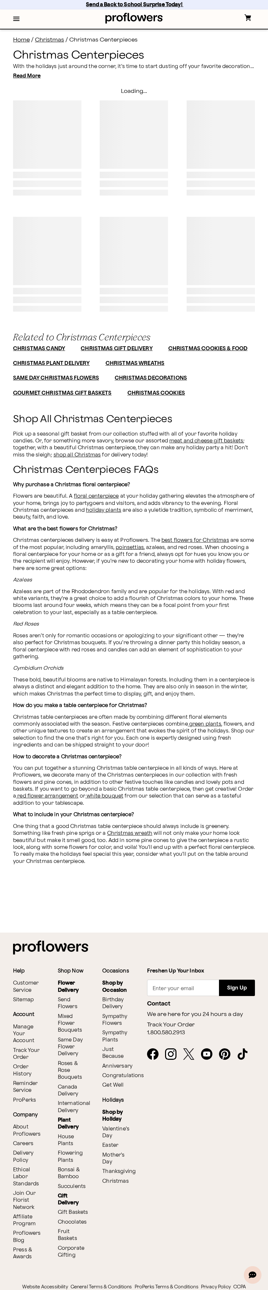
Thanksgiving (119, 1171)
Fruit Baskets (67, 1235)
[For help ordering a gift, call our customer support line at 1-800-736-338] (134, 18)
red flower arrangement (47, 796)
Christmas (49, 40)
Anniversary (117, 1066)
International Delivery (74, 1107)
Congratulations (123, 1075)
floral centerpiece (96, 496)
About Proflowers (27, 1130)
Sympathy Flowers (114, 1020)
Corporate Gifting (71, 1252)
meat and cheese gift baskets (206, 441)
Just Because (113, 1053)
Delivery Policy (23, 1156)
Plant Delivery (68, 1123)
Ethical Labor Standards (26, 1176)
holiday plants (103, 510)
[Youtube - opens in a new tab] (209, 1054)
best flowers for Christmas (195, 540)
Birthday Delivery (113, 1003)
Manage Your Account (23, 1033)
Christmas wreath (129, 833)
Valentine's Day (115, 1132)
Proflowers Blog (27, 1237)
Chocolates (72, 1222)
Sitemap (23, 999)
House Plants (66, 1140)
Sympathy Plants (114, 1036)
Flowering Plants (70, 1156)
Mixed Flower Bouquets (70, 1023)
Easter (110, 1145)
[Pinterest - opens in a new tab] (227, 1054)
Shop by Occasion (114, 986)
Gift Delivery (68, 1199)
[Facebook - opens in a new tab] (155, 1054)
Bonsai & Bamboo (69, 1173)
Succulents (72, 1186)
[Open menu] (16, 19)
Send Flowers (67, 1003)
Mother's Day (113, 1158)
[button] (16, 19)
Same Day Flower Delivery (70, 1047)
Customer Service (26, 986)
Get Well (113, 1085)
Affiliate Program (24, 1220)
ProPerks (24, 1100)
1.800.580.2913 (166, 1032)
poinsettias (130, 547)
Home (21, 40)
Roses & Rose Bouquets (70, 1070)
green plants (204, 724)
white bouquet (104, 796)
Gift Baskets (73, 1212)
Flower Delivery (68, 986)
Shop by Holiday (112, 1116)
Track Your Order (26, 1054)
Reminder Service (25, 1087)
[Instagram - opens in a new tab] (173, 1054)
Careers (23, 1143)
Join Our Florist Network (24, 1200)
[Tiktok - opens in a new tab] (245, 1054)
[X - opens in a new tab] (191, 1054)
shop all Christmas (77, 455)
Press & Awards (22, 1253)
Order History (22, 1070)
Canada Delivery (68, 1090)
